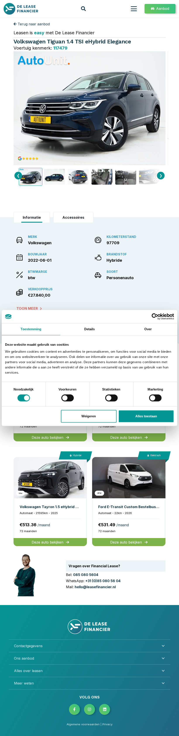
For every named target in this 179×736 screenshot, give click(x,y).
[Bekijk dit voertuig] (50, 501)
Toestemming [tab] (31, 329)
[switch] (67, 397)
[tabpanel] (89, 272)
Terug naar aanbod (33, 24)
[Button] (74, 709)
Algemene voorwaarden (83, 724)
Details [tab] (89, 329)
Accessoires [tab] (73, 217)
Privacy (107, 724)
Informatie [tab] (32, 217)
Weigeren (88, 416)
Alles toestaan (146, 416)
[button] (83, 8)
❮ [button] (18, 175)
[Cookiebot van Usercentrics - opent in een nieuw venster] (155, 316)
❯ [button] (160, 175)
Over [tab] (148, 329)
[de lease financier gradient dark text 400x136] (21, 9)
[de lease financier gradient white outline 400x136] (89, 626)
